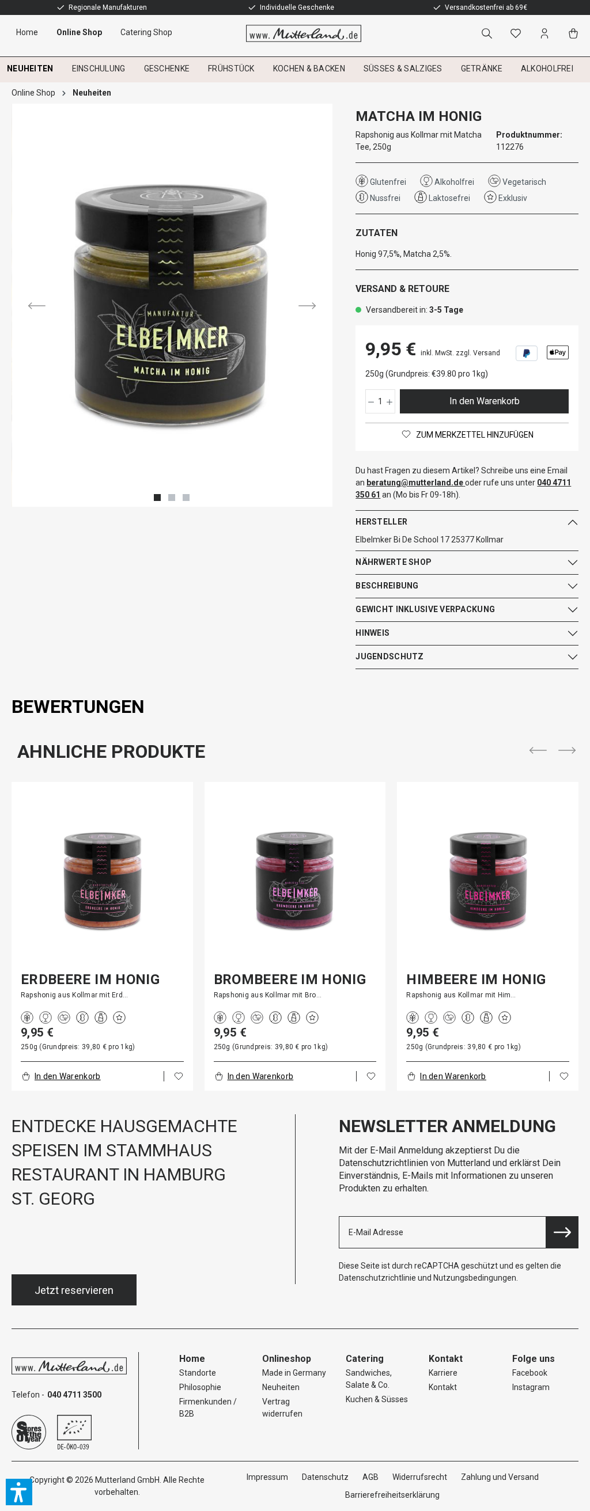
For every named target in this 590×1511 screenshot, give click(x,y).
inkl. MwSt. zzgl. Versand (460, 353)
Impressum (267, 1477)
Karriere (443, 1372)
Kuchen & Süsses (377, 1399)
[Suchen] (489, 33)
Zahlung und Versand (500, 1477)
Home (192, 1358)
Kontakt (443, 1387)
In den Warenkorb (484, 401)
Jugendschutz (389, 656)
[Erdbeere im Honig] (102, 880)
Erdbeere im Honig (90, 979)
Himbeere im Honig (476, 979)
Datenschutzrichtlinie (377, 1277)
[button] (19, 1492)
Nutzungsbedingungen (474, 1277)
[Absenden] (562, 1232)
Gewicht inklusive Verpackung (425, 609)
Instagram (531, 1387)
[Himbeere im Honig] (487, 880)
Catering (365, 1358)
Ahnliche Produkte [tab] (111, 751)
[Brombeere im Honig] (295, 880)
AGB (370, 1477)
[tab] (78, 706)
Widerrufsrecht (419, 1477)
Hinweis (372, 632)
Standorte (197, 1372)
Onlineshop (286, 1358)
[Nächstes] (307, 305)
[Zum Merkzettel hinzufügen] (178, 1076)
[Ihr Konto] (546, 33)
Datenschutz (325, 1477)
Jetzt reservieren (74, 1290)
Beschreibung (386, 585)
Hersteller (381, 521)
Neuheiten (281, 1387)
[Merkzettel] (518, 33)
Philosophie (200, 1387)
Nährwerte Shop (393, 562)
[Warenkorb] (575, 33)
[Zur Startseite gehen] (295, 33)
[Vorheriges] (36, 305)
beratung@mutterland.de (414, 482)
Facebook (529, 1372)
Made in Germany (294, 1372)
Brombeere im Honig (290, 979)
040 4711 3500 (74, 1394)
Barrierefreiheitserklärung (392, 1494)
